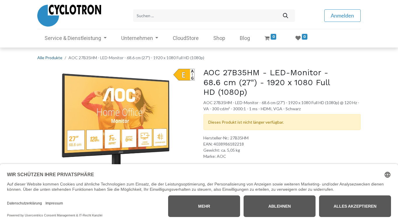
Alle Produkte (49, 57)
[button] (49, 126)
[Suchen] (285, 15)
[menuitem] (185, 38)
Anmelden (342, 15)
